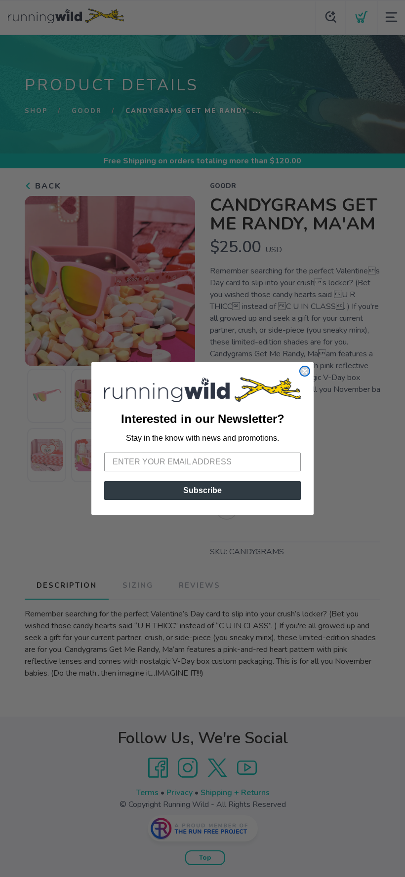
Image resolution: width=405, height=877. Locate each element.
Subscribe (202, 490)
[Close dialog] (305, 371)
